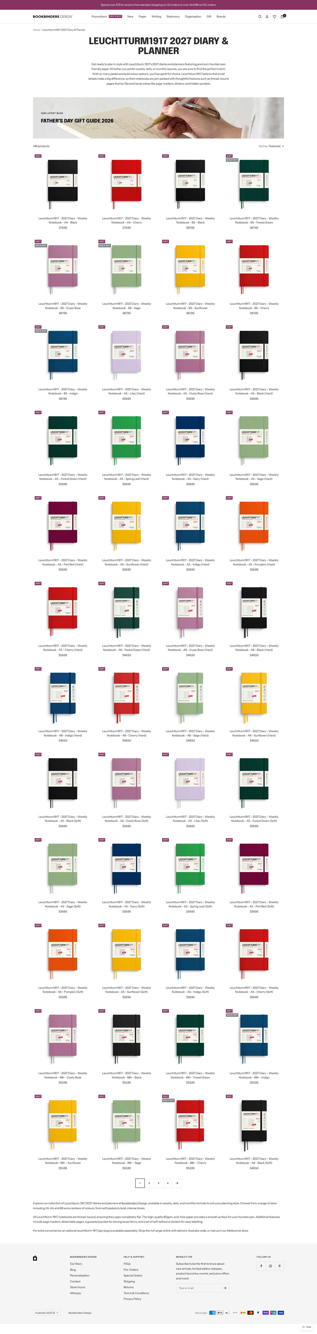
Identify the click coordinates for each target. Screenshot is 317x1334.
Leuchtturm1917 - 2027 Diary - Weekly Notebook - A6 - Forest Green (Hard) (126, 648)
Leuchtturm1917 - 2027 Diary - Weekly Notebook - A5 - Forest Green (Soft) (254, 819)
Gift (209, 16)
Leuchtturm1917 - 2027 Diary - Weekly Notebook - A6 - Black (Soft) (254, 1161)
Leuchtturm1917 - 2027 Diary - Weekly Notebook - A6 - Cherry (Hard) (126, 733)
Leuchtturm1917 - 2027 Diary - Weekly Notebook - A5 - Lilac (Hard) (126, 391)
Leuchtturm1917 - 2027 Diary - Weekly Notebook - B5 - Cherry (254, 306)
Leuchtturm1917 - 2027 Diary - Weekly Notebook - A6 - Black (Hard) (254, 648)
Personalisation (79, 1275)
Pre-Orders (131, 1269)
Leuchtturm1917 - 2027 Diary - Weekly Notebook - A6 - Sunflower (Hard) (254, 733)
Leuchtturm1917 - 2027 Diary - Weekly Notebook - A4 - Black (62, 220)
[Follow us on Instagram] (270, 1266)
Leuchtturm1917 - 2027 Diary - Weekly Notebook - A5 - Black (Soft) (62, 819)
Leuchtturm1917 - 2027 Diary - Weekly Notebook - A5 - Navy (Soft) (126, 904)
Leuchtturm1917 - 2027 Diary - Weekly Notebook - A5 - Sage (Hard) (254, 477)
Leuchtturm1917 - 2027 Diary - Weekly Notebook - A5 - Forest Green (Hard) (62, 477)
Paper (142, 16)
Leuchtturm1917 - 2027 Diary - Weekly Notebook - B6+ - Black (126, 1075)
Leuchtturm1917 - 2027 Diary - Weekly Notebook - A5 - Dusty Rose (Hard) (190, 391)
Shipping (129, 1281)
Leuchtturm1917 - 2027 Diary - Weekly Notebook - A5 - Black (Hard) (254, 391)
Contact (75, 1281)
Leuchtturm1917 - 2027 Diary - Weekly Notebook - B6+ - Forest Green (190, 1075)
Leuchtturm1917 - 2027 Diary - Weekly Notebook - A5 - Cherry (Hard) (62, 648)
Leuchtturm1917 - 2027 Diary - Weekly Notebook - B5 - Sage (126, 306)
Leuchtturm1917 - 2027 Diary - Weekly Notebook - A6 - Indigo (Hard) (62, 733)
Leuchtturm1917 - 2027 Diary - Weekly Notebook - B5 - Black (190, 220)
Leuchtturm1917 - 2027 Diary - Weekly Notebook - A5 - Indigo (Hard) (190, 562)
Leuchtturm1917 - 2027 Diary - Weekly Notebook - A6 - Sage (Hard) (190, 733)
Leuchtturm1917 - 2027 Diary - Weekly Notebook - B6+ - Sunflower (62, 1161)
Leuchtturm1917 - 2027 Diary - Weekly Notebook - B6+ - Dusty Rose (62, 1075)
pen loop (103, 1230)
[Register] (225, 1288)
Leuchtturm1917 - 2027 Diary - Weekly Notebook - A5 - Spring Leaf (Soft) (190, 904)
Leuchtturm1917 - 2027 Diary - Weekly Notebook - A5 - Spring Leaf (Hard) (126, 477)
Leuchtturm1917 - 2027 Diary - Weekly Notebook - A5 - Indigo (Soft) (190, 990)
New (130, 16)
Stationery (173, 16)
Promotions (107, 16)
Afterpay (75, 1293)
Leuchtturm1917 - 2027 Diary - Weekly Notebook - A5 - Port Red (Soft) (254, 904)
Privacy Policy (132, 1299)
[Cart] (282, 16)
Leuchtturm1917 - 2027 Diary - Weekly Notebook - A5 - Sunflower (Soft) (126, 990)
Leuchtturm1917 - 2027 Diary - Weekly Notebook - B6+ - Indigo (254, 1075)
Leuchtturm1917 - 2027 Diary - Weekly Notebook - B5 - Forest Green (254, 220)
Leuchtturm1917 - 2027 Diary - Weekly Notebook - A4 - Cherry (126, 220)
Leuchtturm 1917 (139, 64)
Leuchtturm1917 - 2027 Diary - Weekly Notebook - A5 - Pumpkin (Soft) (62, 990)
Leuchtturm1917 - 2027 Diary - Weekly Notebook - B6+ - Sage (126, 1161)
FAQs (127, 1263)
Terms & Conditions (136, 1293)
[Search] (260, 16)
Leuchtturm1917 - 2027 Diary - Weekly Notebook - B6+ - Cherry (190, 1161)
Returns (129, 1287)
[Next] (177, 1183)
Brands (221, 16)
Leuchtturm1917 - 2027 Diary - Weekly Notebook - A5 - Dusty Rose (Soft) (126, 819)
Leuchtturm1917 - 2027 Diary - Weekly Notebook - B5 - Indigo (62, 391)
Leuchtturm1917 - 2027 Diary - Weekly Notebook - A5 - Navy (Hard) (190, 477)
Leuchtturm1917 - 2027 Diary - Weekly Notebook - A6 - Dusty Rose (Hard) (190, 648)
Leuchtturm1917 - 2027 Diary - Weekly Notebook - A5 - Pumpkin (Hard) (254, 562)
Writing (156, 16)
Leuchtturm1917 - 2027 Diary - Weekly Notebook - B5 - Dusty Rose (62, 306)
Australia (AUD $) (45, 1312)
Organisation (193, 16)
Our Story (76, 1263)
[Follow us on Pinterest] (279, 1266)
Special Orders (133, 1275)
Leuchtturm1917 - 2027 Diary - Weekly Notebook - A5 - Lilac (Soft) (190, 819)
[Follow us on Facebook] (261, 1266)
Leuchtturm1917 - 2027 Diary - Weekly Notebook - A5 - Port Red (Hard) (62, 562)
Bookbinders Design (134, 1203)
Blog (73, 1269)
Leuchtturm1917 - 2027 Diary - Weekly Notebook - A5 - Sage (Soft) (62, 904)
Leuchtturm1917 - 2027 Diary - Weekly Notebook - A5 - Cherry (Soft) (254, 990)
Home (36, 29)
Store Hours (77, 1287)
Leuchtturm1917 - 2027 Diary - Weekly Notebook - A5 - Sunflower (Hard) (126, 562)
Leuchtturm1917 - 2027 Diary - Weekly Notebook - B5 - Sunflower (190, 306)
